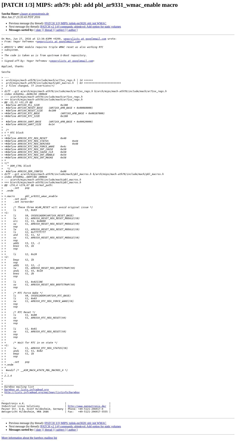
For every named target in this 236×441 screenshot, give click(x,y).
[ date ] (38, 29)
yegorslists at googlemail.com (84, 38)
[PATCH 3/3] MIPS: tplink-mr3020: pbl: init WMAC (75, 23)
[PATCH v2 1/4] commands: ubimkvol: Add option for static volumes (80, 26)
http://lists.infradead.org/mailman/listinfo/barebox (42, 392)
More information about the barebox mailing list (29, 437)
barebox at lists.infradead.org (26, 389)
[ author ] (72, 29)
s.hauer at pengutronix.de (34, 13)
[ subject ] (60, 29)
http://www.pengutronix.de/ (87, 406)
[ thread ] (48, 29)
